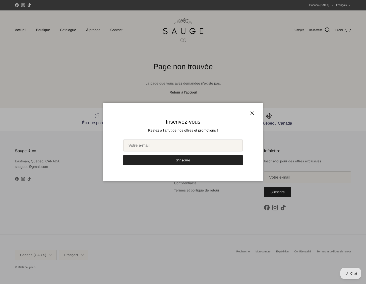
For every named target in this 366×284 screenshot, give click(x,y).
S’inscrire (183, 160)
